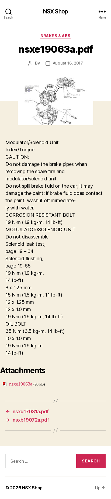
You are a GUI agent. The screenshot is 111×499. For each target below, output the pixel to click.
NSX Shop (55, 11)
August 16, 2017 (68, 63)
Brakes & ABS (55, 35)
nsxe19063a (20, 384)
